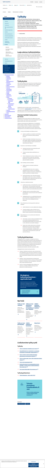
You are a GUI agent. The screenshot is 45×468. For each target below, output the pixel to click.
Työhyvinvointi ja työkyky (8, 18)
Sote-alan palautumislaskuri (9, 55)
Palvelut (10, 5)
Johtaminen (7, 25)
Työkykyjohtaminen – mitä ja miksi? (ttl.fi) (27, 375)
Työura (6, 63)
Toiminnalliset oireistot (9, 37)
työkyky (27, 403)
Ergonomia (7, 23)
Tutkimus (4, 5)
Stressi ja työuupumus (8, 33)
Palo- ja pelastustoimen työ (9, 28)
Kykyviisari (7, 47)
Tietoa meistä (22, 5)
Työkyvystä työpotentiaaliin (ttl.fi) (26, 362)
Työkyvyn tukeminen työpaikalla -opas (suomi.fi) (29, 348)
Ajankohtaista (5, 8)
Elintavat (6, 21)
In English (40, 1)
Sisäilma (6, 31)
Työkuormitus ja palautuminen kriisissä (9, 52)
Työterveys (6, 65)
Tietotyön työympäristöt (9, 35)
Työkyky (6, 44)
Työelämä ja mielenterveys (7, 42)
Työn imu (6, 59)
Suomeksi (31, 1)
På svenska (36, 1)
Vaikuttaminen (29, 5)
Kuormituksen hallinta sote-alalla (9, 50)
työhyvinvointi (21, 403)
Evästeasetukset (33, 461)
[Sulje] (44, 464)
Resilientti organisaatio (9, 30)
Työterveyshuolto (7, 67)
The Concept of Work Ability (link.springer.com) (28, 369)
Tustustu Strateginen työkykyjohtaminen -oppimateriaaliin (26, 292)
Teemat (15, 5)
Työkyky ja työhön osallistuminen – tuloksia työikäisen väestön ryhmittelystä (32, 393)
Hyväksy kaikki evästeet (33, 466)
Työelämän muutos (7, 72)
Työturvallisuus (6, 70)
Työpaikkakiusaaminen (9, 61)
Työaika (6, 39)
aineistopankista (28, 108)
